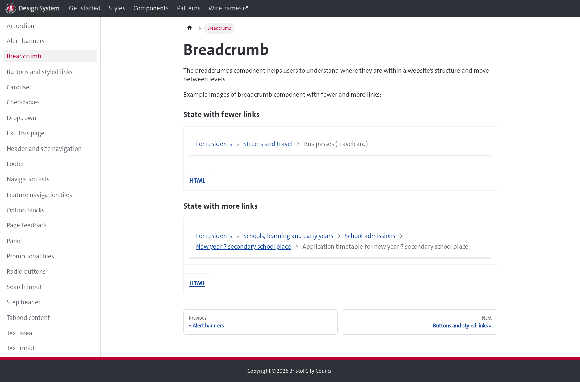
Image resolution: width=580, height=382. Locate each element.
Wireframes (225, 8)
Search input (24, 287)
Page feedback (27, 225)
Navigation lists (28, 179)
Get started (85, 8)
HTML (197, 180)
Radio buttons (26, 271)
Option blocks (25, 210)
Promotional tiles (30, 256)
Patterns (188, 8)
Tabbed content (28, 317)
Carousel (19, 87)
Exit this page (25, 133)
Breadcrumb (24, 56)
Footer (16, 164)
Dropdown (21, 118)
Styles (117, 8)
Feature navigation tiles (39, 194)
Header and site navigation (44, 148)
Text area (19, 333)
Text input (21, 348)
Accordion (20, 26)
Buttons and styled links (40, 72)
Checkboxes (23, 102)
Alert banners (26, 41)
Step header (24, 302)
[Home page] (189, 28)
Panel (14, 241)
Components (151, 8)
